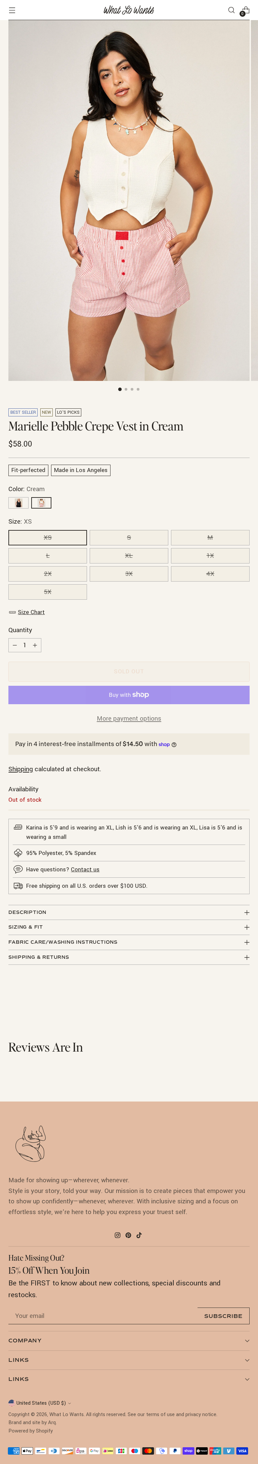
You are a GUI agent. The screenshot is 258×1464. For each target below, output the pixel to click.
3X (129, 574)
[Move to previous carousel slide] (228, 1004)
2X (48, 574)
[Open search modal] (232, 10)
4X (210, 574)
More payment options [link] (129, 718)
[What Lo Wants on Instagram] (118, 1237)
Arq (52, 1422)
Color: (26, 489)
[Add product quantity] (35, 645)
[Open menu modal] (12, 10)
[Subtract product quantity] (15, 645)
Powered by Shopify (30, 1431)
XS (48, 537)
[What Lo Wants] (129, 10)
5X (47, 592)
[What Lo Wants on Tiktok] (140, 1237)
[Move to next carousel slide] (244, 1003)
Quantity (20, 630)
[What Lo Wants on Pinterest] (129, 1237)
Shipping (20, 769)
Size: (20, 521)
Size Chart (31, 612)
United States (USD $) (41, 1403)
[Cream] (41, 503)
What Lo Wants (66, 1414)
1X (210, 555)
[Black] (18, 503)
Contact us (85, 869)
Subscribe (223, 1316)
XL (129, 555)
